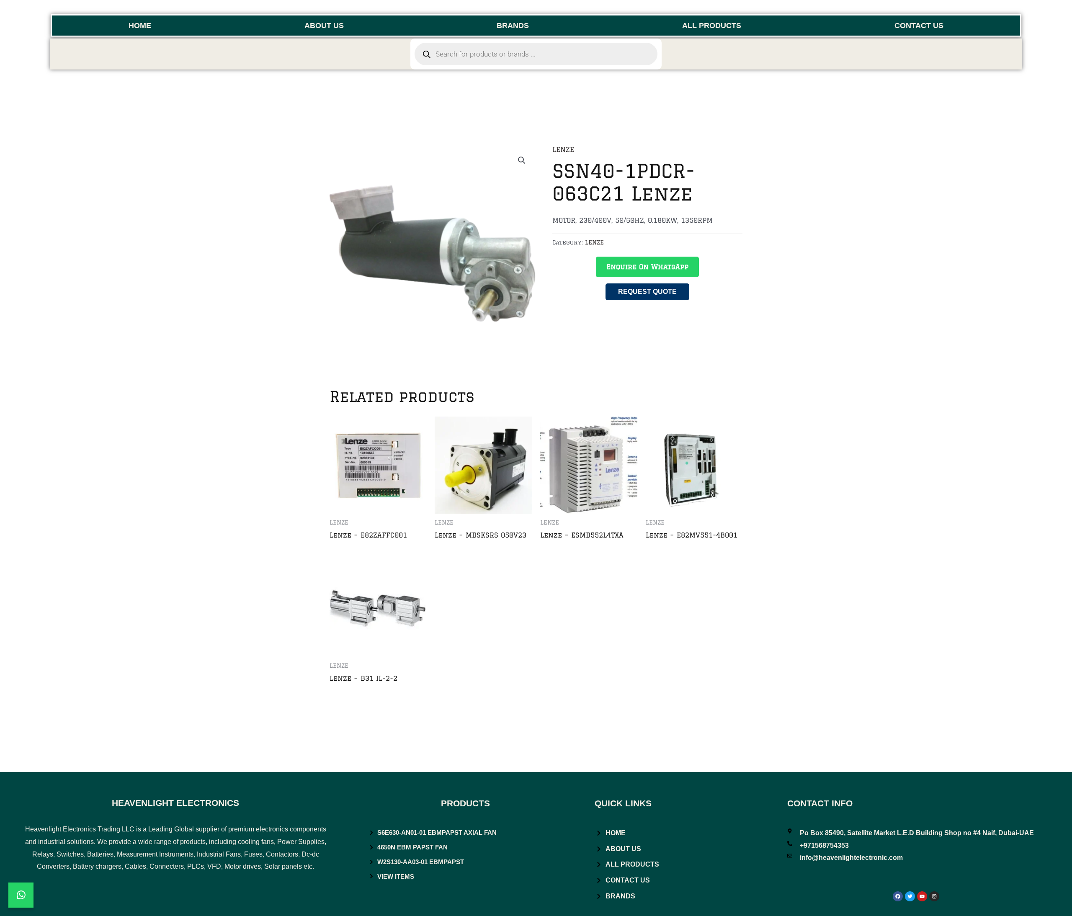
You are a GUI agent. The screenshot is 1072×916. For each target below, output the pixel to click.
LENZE (563, 149)
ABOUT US (324, 25)
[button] (521, 160)
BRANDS (513, 25)
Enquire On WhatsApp (647, 266)
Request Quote (647, 291)
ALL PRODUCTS (711, 25)
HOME (140, 25)
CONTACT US (918, 25)
